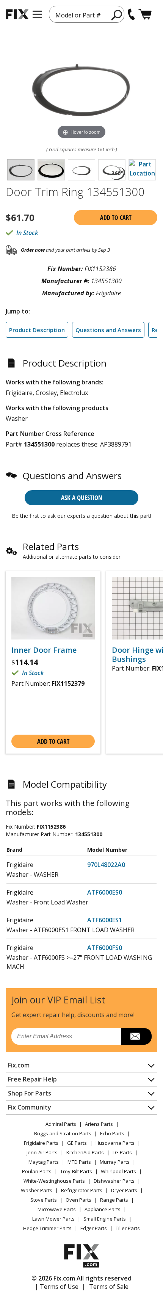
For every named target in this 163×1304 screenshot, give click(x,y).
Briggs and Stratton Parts (62, 1133)
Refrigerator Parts (81, 1190)
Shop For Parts (29, 1093)
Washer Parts (36, 1190)
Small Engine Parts (104, 1218)
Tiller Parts (128, 1228)
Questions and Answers (108, 330)
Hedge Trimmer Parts (47, 1228)
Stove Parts (43, 1199)
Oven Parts (78, 1199)
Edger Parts (93, 1228)
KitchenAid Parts (85, 1152)
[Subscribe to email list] (136, 1036)
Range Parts (114, 1199)
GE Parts (77, 1142)
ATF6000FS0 (104, 948)
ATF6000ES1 (104, 920)
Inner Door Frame (44, 650)
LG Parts (122, 1152)
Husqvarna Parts (115, 1142)
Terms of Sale (109, 1286)
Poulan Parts (37, 1171)
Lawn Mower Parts (53, 1218)
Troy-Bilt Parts (76, 1171)
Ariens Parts (99, 1124)
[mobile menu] (37, 14)
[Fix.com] (17, 14)
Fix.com (19, 1065)
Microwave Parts (57, 1209)
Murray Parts (115, 1161)
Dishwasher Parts (114, 1180)
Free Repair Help (32, 1079)
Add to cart (116, 217)
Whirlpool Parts (118, 1171)
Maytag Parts (43, 1161)
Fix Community (29, 1107)
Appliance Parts (103, 1209)
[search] (117, 14)
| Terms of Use (56, 1286)
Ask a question (81, 497)
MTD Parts (79, 1161)
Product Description (37, 330)
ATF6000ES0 (104, 892)
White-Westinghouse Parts (54, 1180)
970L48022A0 (106, 864)
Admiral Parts (60, 1124)
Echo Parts (112, 1133)
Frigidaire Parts (41, 1142)
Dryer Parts (124, 1190)
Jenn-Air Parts (42, 1152)
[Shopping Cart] (145, 14)
